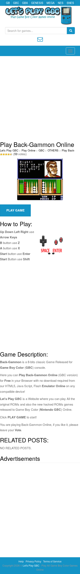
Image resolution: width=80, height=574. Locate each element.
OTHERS (53, 150)
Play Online (28, 150)
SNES (70, 3)
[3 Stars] (6, 154)
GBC (16, 3)
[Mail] (40, 39)
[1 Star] (1, 154)
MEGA (51, 3)
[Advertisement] (40, 98)
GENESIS (37, 3)
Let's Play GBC (9, 150)
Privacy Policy (33, 561)
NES (60, 3)
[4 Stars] (8, 154)
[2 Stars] (3, 154)
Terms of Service (52, 561)
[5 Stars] (11, 154)
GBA (25, 3)
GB (8, 3)
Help (21, 561)
